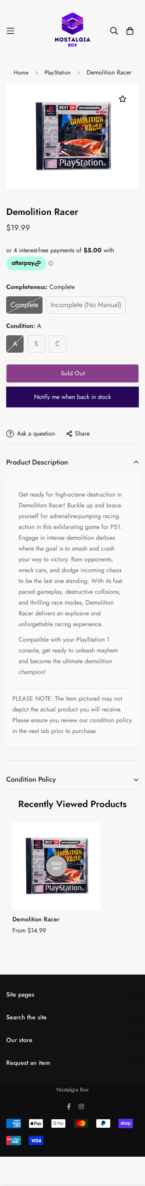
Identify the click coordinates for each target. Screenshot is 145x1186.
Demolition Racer (36, 919)
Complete (24, 305)
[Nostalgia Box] (73, 31)
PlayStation (57, 72)
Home (21, 72)
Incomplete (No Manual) (86, 305)
